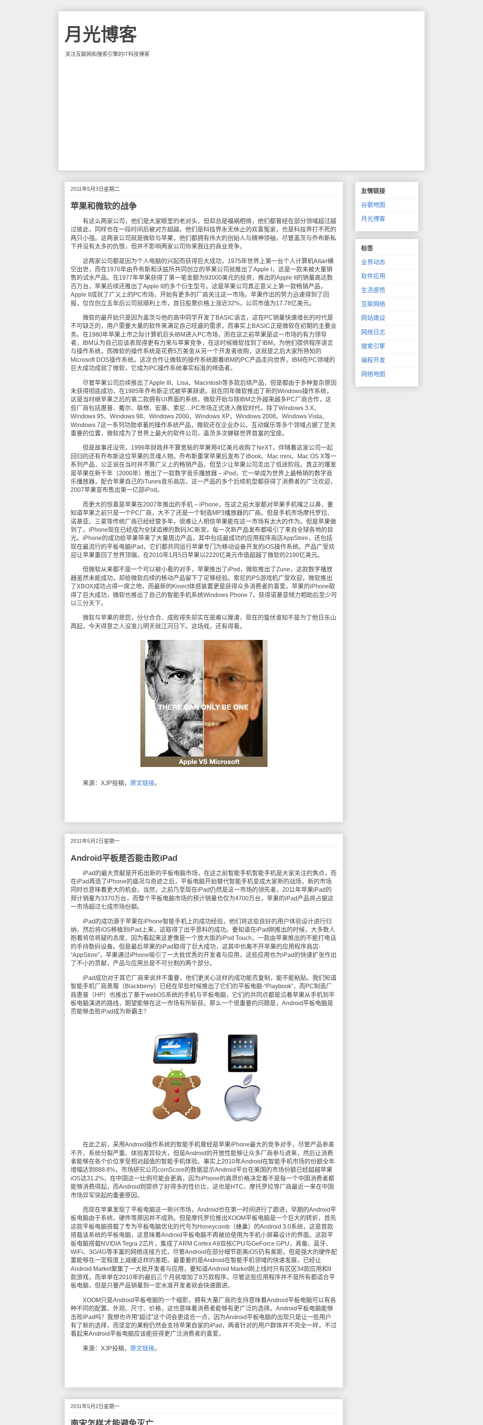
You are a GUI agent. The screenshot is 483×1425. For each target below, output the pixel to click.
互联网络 (373, 304)
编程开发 (373, 360)
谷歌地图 (373, 205)
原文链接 (142, 783)
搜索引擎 (373, 346)
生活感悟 (373, 290)
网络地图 (373, 374)
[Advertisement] (241, 114)
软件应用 (373, 276)
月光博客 (101, 34)
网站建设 (373, 318)
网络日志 (373, 332)
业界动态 (373, 262)
